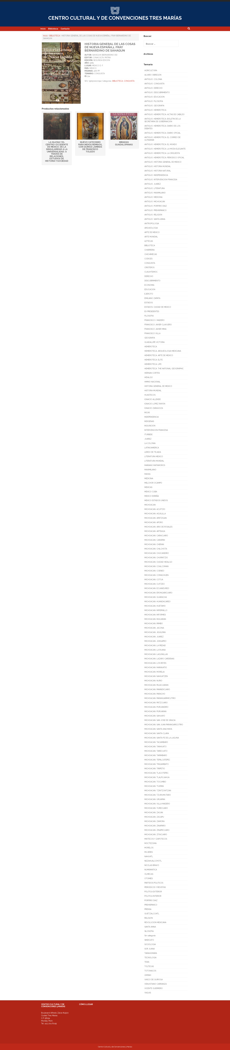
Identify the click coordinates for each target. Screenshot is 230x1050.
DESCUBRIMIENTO (152, 281)
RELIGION (148, 918)
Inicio (43, 29)
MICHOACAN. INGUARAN (155, 619)
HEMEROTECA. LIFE (152, 364)
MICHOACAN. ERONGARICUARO (158, 593)
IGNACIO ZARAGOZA (153, 408)
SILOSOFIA (149, 931)
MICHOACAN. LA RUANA (155, 650)
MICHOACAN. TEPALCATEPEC (157, 760)
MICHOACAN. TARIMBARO (155, 755)
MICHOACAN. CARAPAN (154, 540)
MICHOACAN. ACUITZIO (154, 509)
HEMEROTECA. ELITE (153, 360)
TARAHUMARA (150, 953)
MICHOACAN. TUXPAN (154, 786)
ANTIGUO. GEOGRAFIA (154, 106)
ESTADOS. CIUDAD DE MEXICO (157, 307)
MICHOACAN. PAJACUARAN (156, 685)
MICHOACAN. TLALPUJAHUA (156, 777)
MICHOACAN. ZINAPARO (155, 826)
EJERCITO (148, 294)
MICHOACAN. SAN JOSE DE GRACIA (159, 720)
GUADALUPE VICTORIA (154, 342)
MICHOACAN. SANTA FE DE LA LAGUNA (161, 738)
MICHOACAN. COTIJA (153, 579)
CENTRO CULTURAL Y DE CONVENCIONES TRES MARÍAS (115, 18)
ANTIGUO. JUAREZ (152, 184)
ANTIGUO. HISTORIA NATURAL (157, 171)
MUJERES (148, 852)
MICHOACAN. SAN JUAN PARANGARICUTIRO (163, 725)
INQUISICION (149, 426)
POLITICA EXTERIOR (153, 892)
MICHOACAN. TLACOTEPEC (156, 773)
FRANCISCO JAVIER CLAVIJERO (158, 325)
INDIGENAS (149, 421)
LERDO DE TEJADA (152, 452)
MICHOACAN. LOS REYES (155, 663)
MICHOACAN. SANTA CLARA (156, 733)
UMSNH (147, 975)
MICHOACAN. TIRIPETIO (154, 768)
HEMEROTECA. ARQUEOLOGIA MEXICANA (162, 351)
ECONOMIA (149, 285)
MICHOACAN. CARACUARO (156, 536)
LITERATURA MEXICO (153, 456)
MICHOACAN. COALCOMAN (156, 566)
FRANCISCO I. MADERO (154, 320)
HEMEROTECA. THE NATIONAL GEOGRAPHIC (164, 368)
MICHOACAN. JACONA (154, 628)
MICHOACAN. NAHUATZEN (156, 676)
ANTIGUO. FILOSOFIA (153, 101)
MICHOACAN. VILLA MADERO (157, 804)
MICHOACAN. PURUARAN (155, 711)
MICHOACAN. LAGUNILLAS (156, 654)
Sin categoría (149, 936)
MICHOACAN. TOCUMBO (155, 782)
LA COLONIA (149, 443)
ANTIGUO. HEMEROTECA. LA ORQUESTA (162, 153)
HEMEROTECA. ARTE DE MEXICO (158, 355)
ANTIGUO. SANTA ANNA (154, 219)
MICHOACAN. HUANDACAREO (157, 601)
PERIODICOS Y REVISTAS (155, 887)
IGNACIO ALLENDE (152, 399)
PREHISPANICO (150, 905)
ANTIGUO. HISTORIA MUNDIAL (157, 166)
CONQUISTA (129, 81)
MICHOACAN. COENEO (154, 571)
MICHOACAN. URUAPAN (154, 799)
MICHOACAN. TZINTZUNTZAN (157, 790)
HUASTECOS (149, 395)
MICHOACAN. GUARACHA (155, 597)
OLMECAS (148, 874)
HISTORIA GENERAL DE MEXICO (158, 386)
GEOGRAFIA (149, 338)
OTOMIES (148, 878)
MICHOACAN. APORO (153, 522)
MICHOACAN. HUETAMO (155, 606)
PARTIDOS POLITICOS (153, 883)
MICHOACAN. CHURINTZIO (156, 558)
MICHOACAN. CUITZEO (154, 584)
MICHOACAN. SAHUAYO (154, 716)
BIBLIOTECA (54, 36)
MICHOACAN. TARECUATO (155, 751)
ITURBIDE (148, 434)
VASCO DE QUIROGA (153, 979)
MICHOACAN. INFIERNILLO (155, 610)
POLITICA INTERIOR (152, 896)
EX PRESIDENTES (151, 311)
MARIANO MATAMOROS (154, 465)
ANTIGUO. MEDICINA (153, 197)
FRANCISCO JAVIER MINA (155, 329)
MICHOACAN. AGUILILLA (155, 514)
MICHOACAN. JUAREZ (154, 637)
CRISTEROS (149, 267)
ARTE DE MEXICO (152, 232)
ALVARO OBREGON (152, 75)
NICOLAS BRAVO (151, 865)
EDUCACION (149, 289)
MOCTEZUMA (150, 843)
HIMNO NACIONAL (152, 382)
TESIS (146, 962)
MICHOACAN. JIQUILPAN (155, 632)
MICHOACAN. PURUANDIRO (156, 707)
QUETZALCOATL (151, 914)
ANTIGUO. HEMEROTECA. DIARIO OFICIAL (162, 133)
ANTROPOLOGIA (151, 223)
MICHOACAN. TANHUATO (155, 747)
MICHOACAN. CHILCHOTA (155, 549)
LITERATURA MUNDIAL (154, 461)
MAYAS (147, 474)
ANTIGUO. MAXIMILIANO (155, 193)
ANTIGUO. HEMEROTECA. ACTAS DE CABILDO (164, 114)
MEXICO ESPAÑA (151, 496)
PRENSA (147, 909)
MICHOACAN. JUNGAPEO (155, 641)
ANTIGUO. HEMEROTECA (155, 110)
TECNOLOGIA (150, 957)
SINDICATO (149, 940)
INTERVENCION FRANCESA (156, 430)
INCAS (147, 412)
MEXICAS (148, 487)
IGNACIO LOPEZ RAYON (154, 404)
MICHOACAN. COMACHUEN (156, 575)
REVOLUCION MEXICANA (155, 922)
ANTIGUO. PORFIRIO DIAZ (155, 206)
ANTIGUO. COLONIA (153, 79)
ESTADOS (148, 303)
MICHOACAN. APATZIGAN (155, 518)
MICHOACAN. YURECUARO (156, 808)
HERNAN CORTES (152, 373)
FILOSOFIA (149, 316)
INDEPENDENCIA (151, 417)
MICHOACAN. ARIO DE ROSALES (158, 527)
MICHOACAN (150, 505)
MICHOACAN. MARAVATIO (155, 667)
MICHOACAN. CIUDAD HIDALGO (158, 562)
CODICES (148, 259)
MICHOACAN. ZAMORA (154, 821)
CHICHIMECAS (150, 254)
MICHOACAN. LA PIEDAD (155, 645)
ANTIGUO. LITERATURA (154, 188)
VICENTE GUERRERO (153, 988)
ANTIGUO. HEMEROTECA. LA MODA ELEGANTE (165, 149)
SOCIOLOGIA (150, 944)
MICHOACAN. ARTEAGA (154, 531)
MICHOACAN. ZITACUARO (155, 834)
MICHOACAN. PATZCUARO (156, 703)
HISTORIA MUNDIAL (152, 390)
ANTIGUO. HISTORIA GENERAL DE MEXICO (162, 162)
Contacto (65, 29)
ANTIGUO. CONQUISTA (154, 84)
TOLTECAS (149, 966)
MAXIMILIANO (150, 470)
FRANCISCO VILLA (152, 333)
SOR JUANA (149, 949)
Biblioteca (53, 29)
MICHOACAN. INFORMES (155, 615)
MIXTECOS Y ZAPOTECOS (155, 839)
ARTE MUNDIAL (151, 237)
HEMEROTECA (150, 347)
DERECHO (148, 276)
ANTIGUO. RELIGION (153, 215)
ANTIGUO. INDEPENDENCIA (156, 175)
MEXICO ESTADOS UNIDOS (156, 500)
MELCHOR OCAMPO (153, 483)
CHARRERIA (149, 250)
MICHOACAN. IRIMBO (153, 623)
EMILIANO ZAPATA (152, 298)
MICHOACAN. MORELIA (154, 672)
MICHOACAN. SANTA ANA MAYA (158, 729)
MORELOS (148, 848)
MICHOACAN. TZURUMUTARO (157, 795)
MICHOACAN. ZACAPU (154, 817)
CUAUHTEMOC (151, 272)
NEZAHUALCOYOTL (153, 861)
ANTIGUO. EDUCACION (154, 97)
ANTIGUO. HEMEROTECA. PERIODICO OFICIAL (164, 158)
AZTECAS (148, 241)
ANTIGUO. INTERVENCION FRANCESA (160, 179)
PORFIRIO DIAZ (150, 900)
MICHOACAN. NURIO (153, 681)
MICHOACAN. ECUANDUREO (156, 588)
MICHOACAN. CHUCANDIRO (156, 553)
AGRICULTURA (150, 70)
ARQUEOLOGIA (151, 228)
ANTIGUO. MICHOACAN (154, 201)
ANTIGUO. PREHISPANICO (155, 210)
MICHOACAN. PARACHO (154, 694)
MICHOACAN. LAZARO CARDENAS (159, 659)
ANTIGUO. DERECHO (153, 88)
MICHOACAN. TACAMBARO (156, 742)
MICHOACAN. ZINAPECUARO (156, 830)
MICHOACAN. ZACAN (153, 812)
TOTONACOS (150, 971)
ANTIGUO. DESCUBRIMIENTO (157, 92)
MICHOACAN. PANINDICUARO (157, 689)
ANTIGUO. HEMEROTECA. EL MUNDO (160, 144)
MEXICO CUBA (150, 492)
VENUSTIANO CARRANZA (155, 984)
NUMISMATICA (150, 870)
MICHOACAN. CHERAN (154, 544)
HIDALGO (148, 377)
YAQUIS (147, 993)
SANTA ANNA (150, 927)
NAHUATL (148, 856)
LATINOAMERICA (151, 448)
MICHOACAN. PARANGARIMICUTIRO (160, 698)
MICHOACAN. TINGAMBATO (156, 764)
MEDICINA (148, 478)
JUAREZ (147, 439)
